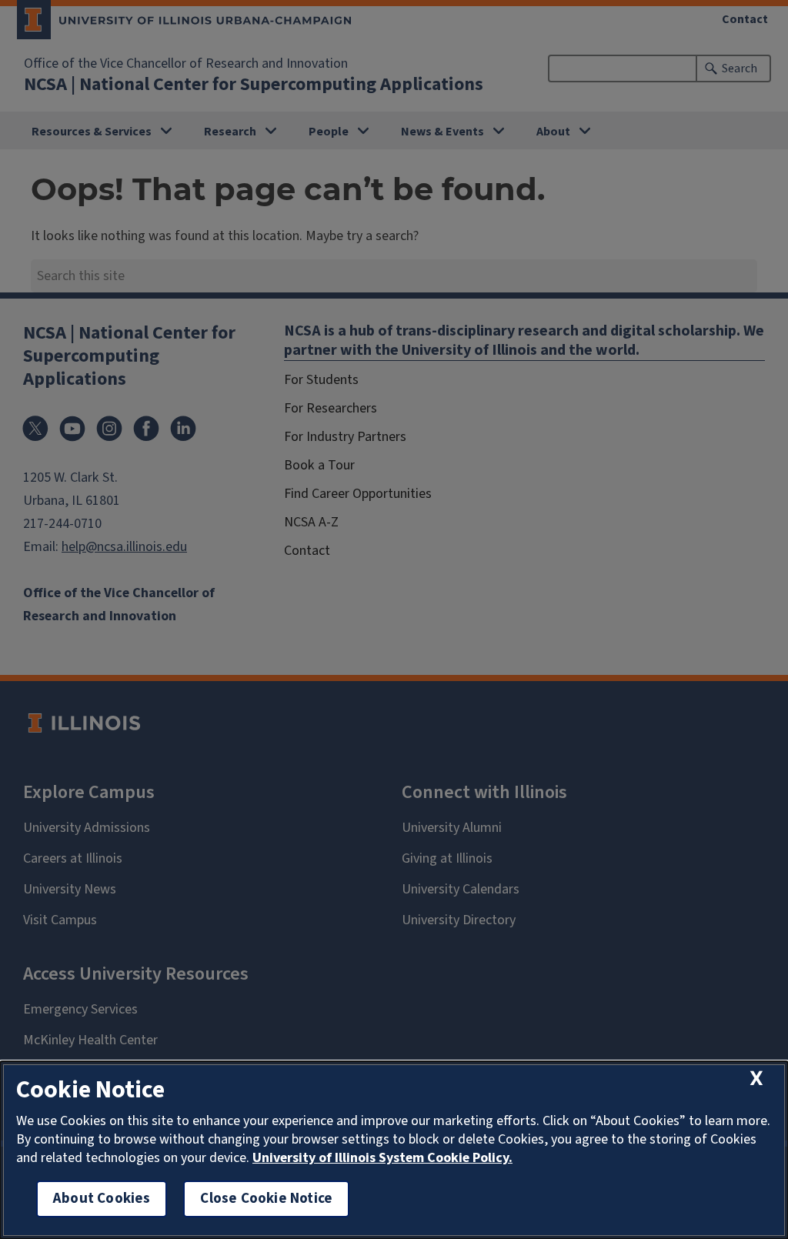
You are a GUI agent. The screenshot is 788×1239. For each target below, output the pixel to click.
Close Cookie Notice (266, 1198)
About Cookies (101, 1198)
